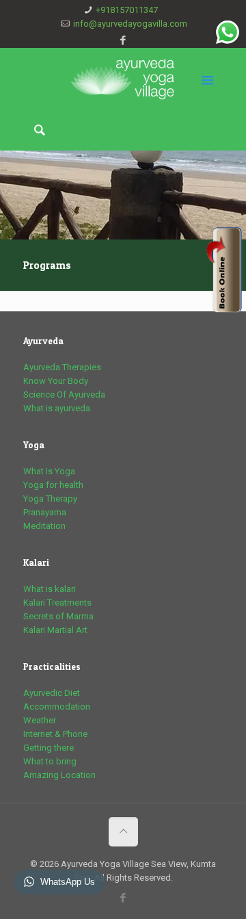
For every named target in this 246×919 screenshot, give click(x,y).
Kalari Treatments (57, 602)
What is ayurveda (56, 408)
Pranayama (44, 512)
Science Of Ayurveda (64, 394)
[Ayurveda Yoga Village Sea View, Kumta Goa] (123, 78)
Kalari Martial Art (55, 630)
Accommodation (56, 706)
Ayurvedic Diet (51, 693)
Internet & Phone (55, 734)
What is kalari (49, 589)
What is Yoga (49, 471)
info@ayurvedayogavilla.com (130, 23)
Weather (39, 720)
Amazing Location (59, 775)
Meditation (44, 526)
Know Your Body (55, 381)
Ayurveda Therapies (62, 367)
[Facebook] (123, 40)
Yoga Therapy (50, 498)
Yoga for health (53, 485)
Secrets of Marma (58, 616)
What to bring (50, 761)
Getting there (48, 747)
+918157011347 (127, 10)
